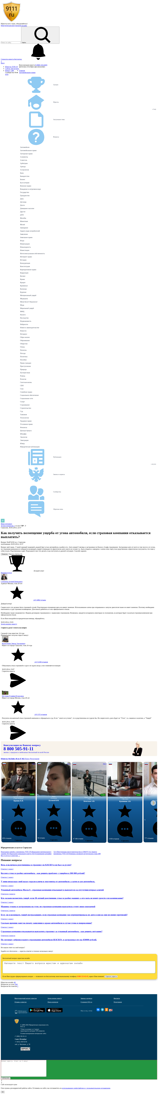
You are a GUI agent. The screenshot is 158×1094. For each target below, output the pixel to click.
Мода (22, 305)
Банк (22, 173)
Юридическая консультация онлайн (14, 26)
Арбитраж (24, 163)
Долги (22, 205)
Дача (22, 199)
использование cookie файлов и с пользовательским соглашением (86, 1088)
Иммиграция (25, 244)
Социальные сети (26, 398)
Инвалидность (25, 247)
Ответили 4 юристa (8, 936)
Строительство (25, 408)
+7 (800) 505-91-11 (21, 1036)
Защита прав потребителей (30, 231)
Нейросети (24, 324)
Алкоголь (23, 160)
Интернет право (26, 257)
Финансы (23, 427)
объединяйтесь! (22, 24)
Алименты (24, 157)
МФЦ (22, 311)
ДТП (22, 215)
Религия (23, 379)
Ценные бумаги (26, 431)
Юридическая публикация (29, 447)
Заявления (24, 234)
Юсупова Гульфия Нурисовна (13, 696)
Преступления (25, 366)
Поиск (27, 759)
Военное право (25, 186)
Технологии (24, 418)
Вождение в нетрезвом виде (30, 189)
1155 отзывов (40, 714)
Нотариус (23, 334)
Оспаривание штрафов (45, 853)
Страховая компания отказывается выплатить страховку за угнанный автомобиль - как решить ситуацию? (51, 931)
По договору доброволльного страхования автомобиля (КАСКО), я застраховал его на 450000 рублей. (49, 940)
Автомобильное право (28, 150)
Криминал (24, 286)
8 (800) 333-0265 (41, 65)
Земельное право (26, 237)
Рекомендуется (6, 573)
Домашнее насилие (27, 208)
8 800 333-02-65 (82, 976)
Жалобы (23, 218)
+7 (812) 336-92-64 (21, 1042)
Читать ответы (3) (15, 554)
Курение (23, 292)
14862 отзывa (39, 600)
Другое (22, 212)
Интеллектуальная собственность (32, 253)
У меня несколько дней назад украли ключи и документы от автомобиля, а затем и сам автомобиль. (48, 881)
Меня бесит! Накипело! (28, 302)
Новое (9, 70)
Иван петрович (6, 524)
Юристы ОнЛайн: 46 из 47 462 (13, 759)
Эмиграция (24, 440)
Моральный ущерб (27, 308)
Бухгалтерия (24, 183)
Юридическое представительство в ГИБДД (74, 852)
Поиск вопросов (53, 1002)
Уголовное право (26, 424)
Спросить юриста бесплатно (11, 59)
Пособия (23, 360)
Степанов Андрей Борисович (11, 581)
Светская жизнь (26, 382)
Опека (22, 347)
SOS (6, 74)
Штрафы (23, 434)
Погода (22, 353)
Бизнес (22, 179)
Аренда (23, 166)
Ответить (5, 554)
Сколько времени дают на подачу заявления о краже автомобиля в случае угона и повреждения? (46, 923)
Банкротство (24, 176)
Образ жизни (25, 337)
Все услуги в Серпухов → (10, 856)
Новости (23, 331)
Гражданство (25, 195)
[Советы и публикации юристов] (11, 22)
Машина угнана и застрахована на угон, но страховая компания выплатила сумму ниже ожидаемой (48, 906)
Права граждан (25, 363)
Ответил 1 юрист (7, 869)
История (23, 260)
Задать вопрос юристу (9, 624)
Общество (24, 344)
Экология (23, 437)
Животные (24, 221)
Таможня (23, 414)
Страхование (25, 405)
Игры (22, 241)
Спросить (18, 840)
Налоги (23, 315)
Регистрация (34, 759)
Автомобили (24, 147)
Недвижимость (25, 321)
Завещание (24, 228)
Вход (3, 63)
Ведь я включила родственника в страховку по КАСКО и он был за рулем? (36, 865)
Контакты (117, 998)
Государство (24, 192)
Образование (25, 340)
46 (15, 982)
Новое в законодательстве (29, 327)
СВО (22, 385)
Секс (22, 389)
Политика (23, 356)
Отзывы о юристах (21, 1002)
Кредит (22, 282)
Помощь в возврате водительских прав (85, 854)
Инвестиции (24, 250)
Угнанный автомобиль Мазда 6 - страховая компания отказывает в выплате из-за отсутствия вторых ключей (52, 890)
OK (3, 1092)
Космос (22, 276)
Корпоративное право (28, 270)
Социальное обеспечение (29, 395)
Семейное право (26, 392)
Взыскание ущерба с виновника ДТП (16, 852)
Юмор (22, 443)
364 (16, 984)
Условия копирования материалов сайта (33, 1033)
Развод (22, 376)
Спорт (22, 402)
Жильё (22, 224)
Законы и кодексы (86, 998)
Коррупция (24, 273)
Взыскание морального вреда (22, 854)
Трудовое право (26, 421)
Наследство (24, 318)
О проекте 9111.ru (86, 1002)
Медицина (24, 299)
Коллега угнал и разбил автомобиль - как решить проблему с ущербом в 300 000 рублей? (43, 873)
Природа (23, 369)
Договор (23, 202)
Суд (21, 411)
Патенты (23, 350)
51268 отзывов (41, 662)
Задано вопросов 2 (8, 526)
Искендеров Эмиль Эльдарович (13, 643)
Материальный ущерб (28, 295)
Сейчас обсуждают (12, 69)
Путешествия (25, 373)
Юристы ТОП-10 (11, 67)
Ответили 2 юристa (8, 894)
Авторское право (26, 154)
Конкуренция (25, 263)
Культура (23, 289)
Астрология (24, 170)
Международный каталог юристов (26, 998)
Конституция (25, 266)
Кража (22, 279)
